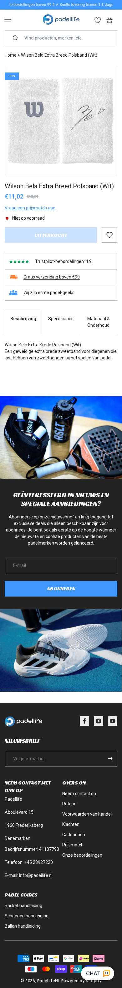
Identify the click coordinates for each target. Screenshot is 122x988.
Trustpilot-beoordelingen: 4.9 (63, 261)
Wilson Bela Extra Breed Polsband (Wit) (59, 55)
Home (11, 55)
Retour (69, 803)
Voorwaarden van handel (87, 814)
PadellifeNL (48, 980)
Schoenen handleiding (26, 915)
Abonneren (61, 588)
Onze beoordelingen (82, 855)
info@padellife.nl (36, 875)
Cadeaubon (73, 834)
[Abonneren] (110, 759)
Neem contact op (79, 793)
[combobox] (63, 38)
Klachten (70, 824)
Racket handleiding (23, 905)
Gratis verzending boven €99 (51, 276)
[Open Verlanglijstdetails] (97, 20)
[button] (8, 20)
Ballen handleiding (23, 926)
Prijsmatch (73, 844)
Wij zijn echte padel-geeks (48, 292)
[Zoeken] (15, 38)
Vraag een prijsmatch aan (30, 207)
